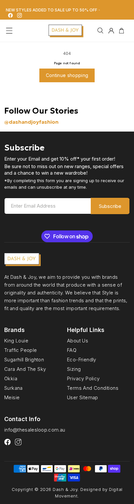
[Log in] (111, 31)
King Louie (16, 341)
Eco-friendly (81, 359)
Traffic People (20, 350)
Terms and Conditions (92, 388)
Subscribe (110, 206)
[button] (9, 30)
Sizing (74, 369)
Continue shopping (67, 75)
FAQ (71, 350)
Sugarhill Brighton (24, 359)
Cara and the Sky (25, 369)
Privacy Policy (83, 378)
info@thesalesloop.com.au (34, 430)
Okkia (10, 378)
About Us (77, 341)
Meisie (12, 397)
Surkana (13, 388)
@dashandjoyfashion (31, 121)
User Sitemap (82, 397)
